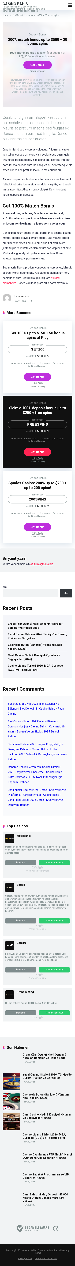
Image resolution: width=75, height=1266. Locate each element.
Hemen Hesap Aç (54, 862)
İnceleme (20, 862)
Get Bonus (37, 65)
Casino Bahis (15, 4)
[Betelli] (9, 891)
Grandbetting (25, 992)
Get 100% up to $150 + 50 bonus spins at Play (37, 335)
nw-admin (23, 296)
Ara (5, 587)
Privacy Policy (25, 1258)
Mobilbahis (24, 835)
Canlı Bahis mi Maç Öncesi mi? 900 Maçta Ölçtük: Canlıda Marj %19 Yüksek (45, 1198)
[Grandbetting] (9, 998)
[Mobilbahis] (9, 842)
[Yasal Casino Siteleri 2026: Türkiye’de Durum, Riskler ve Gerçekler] (11, 1089)
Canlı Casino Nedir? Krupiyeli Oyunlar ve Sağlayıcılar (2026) (34, 657)
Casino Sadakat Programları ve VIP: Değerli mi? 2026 (46, 1176)
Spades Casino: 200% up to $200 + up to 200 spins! (37, 485)
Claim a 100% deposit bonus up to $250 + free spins (37, 410)
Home (5, 15)
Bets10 (21, 943)
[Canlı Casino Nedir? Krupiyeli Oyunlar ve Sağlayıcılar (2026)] (11, 1129)
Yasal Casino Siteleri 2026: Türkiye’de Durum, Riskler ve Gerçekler (37, 636)
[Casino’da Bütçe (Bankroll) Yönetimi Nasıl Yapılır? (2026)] (11, 1109)
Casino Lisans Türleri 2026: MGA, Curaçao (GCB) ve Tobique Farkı (35, 667)
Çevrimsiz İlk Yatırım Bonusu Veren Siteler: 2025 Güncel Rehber (36, 731)
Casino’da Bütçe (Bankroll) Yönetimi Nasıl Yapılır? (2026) (35, 646)
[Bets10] (9, 949)
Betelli (21, 884)
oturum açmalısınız (41, 564)
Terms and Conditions (46, 1258)
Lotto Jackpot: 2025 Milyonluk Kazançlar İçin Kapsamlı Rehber (37, 754)
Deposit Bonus (37, 34)
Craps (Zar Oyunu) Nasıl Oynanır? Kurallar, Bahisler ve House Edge (35, 625)
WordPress (54, 1250)
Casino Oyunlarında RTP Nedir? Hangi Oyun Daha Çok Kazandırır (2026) (47, 1156)
